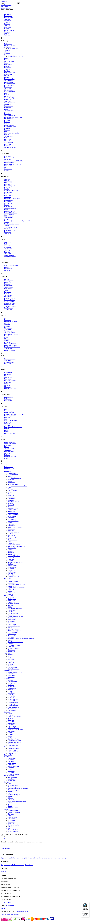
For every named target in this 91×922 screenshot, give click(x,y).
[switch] (85, 915)
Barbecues (7, 66)
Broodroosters (8, 64)
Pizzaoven (7, 130)
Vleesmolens (7, 141)
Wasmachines (8, 372)
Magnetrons (7, 382)
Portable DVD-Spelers (10, 213)
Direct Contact (29, 865)
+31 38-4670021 (8, 902)
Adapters (6, 222)
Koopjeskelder (8, 27)
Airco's (6, 52)
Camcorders (7, 156)
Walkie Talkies (8, 363)
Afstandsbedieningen (10, 208)
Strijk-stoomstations (9, 103)
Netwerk (6, 323)
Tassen (6, 290)
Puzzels (6, 431)
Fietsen (6, 458)
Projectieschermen (9, 195)
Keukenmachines (9, 55)
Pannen (6, 93)
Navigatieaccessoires (10, 256)
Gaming (6, 340)
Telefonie (7, 25)
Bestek (6, 109)
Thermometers (8, 309)
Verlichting (7, 35)
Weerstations (7, 53)
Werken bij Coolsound (13, 858)
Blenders (6, 77)
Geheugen (7, 324)
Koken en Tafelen (9, 125)
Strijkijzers (7, 50)
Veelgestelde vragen (6, 865)
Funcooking (7, 144)
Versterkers (7, 245)
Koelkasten (7, 374)
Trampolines (7, 425)
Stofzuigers (7, 47)
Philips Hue (7, 114)
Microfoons (7, 219)
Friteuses (6, 60)
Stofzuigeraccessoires (10, 115)
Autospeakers (8, 248)
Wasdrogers (7, 376)
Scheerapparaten (9, 281)
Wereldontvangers (9, 214)
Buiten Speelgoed (9, 411)
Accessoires (7, 159)
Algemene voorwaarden (54, 858)
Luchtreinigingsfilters (10, 126)
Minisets (6, 193)
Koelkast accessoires (10, 388)
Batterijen (7, 122)
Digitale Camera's (9, 158)
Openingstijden (24, 858)
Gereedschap (8, 20)
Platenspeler (7, 232)
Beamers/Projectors (9, 185)
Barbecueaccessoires (10, 456)
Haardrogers (7, 282)
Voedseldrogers (8, 142)
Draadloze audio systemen (11, 224)
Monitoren (7, 326)
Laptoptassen (8, 336)
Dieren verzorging (9, 304)
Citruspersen (7, 104)
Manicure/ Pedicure (9, 300)
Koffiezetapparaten (9, 45)
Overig (6, 318)
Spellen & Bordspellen (10, 420)
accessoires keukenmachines (16, 56)
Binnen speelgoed (9, 412)
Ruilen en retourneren (18, 865)
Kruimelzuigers (8, 82)
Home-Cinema (8, 182)
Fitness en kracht (9, 30)
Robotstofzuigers (9, 107)
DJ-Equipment (8, 206)
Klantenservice (43, 858)
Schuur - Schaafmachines (11, 265)
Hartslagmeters (8, 285)
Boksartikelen (8, 400)
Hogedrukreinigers (9, 442)
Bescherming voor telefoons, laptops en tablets (17, 221)
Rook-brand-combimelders (11, 133)
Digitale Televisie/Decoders (12, 198)
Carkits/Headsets (9, 255)
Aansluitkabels (8, 217)
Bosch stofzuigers (13, 48)
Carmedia (7, 19)
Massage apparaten (9, 303)
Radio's (6, 209)
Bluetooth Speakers (9, 211)
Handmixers (7, 99)
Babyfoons (7, 71)
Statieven (6, 170)
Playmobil (7, 417)
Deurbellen (7, 146)
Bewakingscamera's (9, 230)
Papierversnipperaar (9, 350)
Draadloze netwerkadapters (12, 347)
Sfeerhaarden (8, 74)
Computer (7, 24)
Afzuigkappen (8, 377)
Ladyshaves (7, 292)
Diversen (6, 58)
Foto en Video (8, 16)
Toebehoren (7, 399)
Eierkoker (7, 120)
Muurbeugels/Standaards (11, 190)
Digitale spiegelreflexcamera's (12, 164)
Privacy (64, 858)
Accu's (6, 167)
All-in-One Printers (9, 332)
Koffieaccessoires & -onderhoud (13, 117)
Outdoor (6, 33)
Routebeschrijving (34, 858)
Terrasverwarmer (9, 448)
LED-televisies (8, 216)
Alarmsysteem (8, 233)
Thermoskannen (8, 110)
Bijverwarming (8, 90)
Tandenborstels (8, 287)
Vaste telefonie (8, 44)
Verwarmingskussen (10, 306)
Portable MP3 (8, 184)
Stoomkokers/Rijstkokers (11, 98)
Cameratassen (8, 165)
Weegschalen (8, 288)
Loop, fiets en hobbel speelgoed (13, 427)
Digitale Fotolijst (9, 162)
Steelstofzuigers (8, 136)
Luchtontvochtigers (9, 85)
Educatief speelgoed (10, 416)
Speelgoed (7, 32)
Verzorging (7, 22)
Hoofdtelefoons (8, 200)
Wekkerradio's (8, 201)
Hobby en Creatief (9, 433)
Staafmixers (7, 101)
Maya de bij (7, 422)
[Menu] (88, 903)
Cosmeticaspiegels (9, 301)
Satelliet (6, 189)
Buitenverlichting (9, 467)
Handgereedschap (9, 451)
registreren (7, 8)
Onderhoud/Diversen (10, 443)
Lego (5, 409)
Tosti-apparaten (8, 69)
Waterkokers (7, 67)
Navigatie (7, 252)
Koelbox (6, 131)
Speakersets (7, 329)
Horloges (6, 279)
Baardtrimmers (8, 308)
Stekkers (6, 134)
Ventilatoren (7, 88)
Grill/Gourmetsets (9, 61)
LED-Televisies (12, 227)
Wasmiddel (7, 123)
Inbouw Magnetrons (10, 380)
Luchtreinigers (8, 87)
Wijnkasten (7, 387)
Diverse (6, 428)
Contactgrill (7, 128)
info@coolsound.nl (10, 905)
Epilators (6, 293)
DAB (5, 244)
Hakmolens (7, 139)
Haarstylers (7, 296)
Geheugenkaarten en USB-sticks (13, 161)
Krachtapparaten (9, 397)
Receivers (7, 187)
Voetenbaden (8, 295)
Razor (6, 430)
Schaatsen (7, 423)
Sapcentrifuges (8, 106)
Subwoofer (7, 250)
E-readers (7, 342)
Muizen (6, 337)
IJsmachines (7, 96)
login (2, 8)
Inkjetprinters (8, 328)
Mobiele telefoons (9, 362)
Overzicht (3, 871)
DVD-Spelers (8, 181)
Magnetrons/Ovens (9, 91)
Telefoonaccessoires (9, 359)
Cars (5, 419)
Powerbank (7, 320)
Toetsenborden (8, 331)
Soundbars (7, 228)
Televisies (7, 225)
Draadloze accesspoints (10, 345)
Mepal (6, 112)
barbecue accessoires (10, 147)
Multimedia (7, 247)
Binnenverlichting (9, 468)
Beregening (7, 445)
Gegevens (3, 858)
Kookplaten (7, 379)
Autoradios (7, 242)
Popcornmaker (8, 118)
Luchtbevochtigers (9, 83)
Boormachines (8, 268)
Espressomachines (9, 79)
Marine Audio (8, 192)
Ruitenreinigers (8, 138)
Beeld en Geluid (8, 17)
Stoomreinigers (8, 80)
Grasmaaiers (7, 450)
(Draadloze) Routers (10, 343)
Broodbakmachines (9, 72)
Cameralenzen (8, 169)
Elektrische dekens (9, 298)
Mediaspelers (8, 203)
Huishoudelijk (8, 14)
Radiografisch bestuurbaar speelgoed (14, 414)
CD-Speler (7, 179)
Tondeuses (7, 284)
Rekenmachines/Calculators (12, 334)
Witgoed (6, 28)
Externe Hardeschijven (10, 321)
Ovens (6, 63)
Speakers (6, 205)
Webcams (7, 339)
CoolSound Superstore (21, 911)
